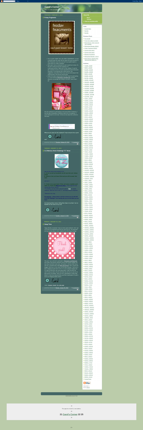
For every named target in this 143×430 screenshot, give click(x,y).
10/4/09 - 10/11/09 (89, 80)
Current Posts (88, 379)
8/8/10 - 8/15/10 (88, 162)
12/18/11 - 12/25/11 (89, 239)
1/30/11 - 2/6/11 (88, 188)
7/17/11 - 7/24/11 (89, 207)
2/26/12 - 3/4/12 (88, 258)
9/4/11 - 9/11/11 (88, 221)
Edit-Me (86, 31)
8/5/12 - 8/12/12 (88, 291)
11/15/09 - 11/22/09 (89, 88)
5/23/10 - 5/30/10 (89, 139)
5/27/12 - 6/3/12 (88, 276)
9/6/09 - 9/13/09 (88, 74)
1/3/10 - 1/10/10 (88, 98)
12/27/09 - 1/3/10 (89, 96)
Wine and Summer (64, 265)
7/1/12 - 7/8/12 (88, 287)
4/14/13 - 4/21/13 (89, 346)
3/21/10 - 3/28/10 (89, 121)
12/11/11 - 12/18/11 (89, 238)
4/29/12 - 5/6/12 (88, 268)
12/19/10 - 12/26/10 (89, 176)
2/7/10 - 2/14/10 (88, 108)
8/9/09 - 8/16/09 (88, 68)
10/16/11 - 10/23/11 (89, 227)
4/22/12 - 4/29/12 (89, 266)
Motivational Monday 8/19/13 (91, 46)
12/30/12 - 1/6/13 (89, 317)
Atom (88, 387)
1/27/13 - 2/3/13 (88, 323)
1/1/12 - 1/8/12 (88, 242)
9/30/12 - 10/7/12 (89, 303)
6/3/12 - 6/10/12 (88, 278)
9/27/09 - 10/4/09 (89, 78)
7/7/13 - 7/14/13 (88, 364)
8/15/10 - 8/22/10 (89, 164)
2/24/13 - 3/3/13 (88, 332)
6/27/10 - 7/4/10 (88, 149)
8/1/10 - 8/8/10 (88, 160)
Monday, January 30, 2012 (62, 287)
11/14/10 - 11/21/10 (89, 170)
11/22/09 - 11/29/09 (89, 90)
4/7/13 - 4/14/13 (88, 344)
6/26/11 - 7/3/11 (88, 201)
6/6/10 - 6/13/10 (88, 143)
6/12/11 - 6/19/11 (89, 197)
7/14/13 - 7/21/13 (89, 366)
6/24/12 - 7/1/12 (88, 285)
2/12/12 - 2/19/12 (89, 254)
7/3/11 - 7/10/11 (88, 203)
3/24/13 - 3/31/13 (89, 340)
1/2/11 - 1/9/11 (88, 180)
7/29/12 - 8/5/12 (88, 289)
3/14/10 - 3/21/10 (89, 119)
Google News (88, 28)
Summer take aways (90, 50)
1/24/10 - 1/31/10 (89, 104)
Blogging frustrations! (90, 54)
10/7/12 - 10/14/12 (89, 305)
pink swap (61, 285)
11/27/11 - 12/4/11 (89, 233)
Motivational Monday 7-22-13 (91, 56)
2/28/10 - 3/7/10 (88, 115)
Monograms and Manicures (64, 77)
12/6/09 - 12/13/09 (89, 92)
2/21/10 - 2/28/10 (89, 113)
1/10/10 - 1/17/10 (89, 100)
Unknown (89, 19)
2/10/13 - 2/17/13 (89, 328)
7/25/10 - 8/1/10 (88, 158)
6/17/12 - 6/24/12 (89, 283)
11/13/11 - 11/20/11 (89, 229)
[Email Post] (77, 144)
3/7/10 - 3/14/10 (88, 117)
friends (54, 285)
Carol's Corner (70, 414)
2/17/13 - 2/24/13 (89, 330)
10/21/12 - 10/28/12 (89, 309)
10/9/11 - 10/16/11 (89, 225)
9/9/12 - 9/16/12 (88, 297)
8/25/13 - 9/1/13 (88, 377)
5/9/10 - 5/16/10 (88, 135)
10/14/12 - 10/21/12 (89, 307)
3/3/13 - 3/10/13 (88, 334)
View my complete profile (91, 21)
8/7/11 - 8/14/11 (88, 213)
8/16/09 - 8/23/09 (89, 70)
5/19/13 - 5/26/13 (89, 352)
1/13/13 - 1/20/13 (89, 321)
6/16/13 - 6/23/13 (89, 358)
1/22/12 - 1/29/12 (89, 248)
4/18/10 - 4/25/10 (89, 129)
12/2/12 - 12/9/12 (89, 315)
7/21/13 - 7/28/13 (89, 369)
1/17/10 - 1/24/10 (89, 102)
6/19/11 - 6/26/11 (89, 199)
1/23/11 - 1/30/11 (89, 186)
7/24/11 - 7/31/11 (89, 209)
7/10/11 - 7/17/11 (89, 205)
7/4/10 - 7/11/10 (88, 151)
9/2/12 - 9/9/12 (88, 295)
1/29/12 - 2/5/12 (88, 250)
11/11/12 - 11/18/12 (89, 313)
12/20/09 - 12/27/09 (89, 94)
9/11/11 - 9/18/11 (89, 223)
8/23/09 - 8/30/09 (89, 72)
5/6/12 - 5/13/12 (88, 270)
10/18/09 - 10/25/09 (89, 84)
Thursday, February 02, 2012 (62, 142)
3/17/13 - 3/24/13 (89, 338)
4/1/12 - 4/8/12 (88, 260)
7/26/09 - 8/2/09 (88, 66)
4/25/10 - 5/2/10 (88, 131)
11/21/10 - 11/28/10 (89, 172)
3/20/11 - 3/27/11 (89, 192)
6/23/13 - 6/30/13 (89, 360)
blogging (50, 285)
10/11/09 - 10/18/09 (89, 82)
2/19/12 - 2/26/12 (89, 256)
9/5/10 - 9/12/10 (88, 166)
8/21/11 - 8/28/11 (89, 217)
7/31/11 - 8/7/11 (88, 211)
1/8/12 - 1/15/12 (88, 244)
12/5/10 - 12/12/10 (89, 174)
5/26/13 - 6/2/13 (88, 354)
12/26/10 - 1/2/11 (89, 178)
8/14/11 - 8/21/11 (89, 215)
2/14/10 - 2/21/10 (89, 111)
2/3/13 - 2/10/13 (88, 326)
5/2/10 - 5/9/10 (88, 133)
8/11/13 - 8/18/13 (89, 373)
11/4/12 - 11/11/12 (89, 311)
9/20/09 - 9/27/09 (89, 76)
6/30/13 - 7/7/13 (88, 362)
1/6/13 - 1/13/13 (88, 319)
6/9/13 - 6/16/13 (88, 356)
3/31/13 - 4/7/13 (88, 342)
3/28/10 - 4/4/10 (88, 123)
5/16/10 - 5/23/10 (89, 137)
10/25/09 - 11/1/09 (89, 86)
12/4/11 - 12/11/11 (89, 235)
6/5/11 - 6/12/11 (88, 194)
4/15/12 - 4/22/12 (89, 264)
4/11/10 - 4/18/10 (89, 127)
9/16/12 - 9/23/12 (89, 299)
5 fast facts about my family (91, 40)
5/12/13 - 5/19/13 (89, 350)
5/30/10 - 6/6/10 (88, 141)
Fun (58, 285)
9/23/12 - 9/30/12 (89, 301)
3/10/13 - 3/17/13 (89, 336)
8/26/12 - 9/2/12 (88, 293)
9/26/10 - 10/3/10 (89, 168)
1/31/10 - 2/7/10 (88, 106)
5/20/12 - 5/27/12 (89, 274)
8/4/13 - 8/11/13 (88, 371)
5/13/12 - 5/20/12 (89, 272)
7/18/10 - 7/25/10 (89, 156)
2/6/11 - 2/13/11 (88, 190)
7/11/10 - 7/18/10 (89, 154)
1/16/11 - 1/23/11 (89, 184)
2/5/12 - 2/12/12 (88, 252)
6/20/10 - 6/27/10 (89, 147)
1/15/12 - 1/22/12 (89, 246)
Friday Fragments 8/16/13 (91, 48)
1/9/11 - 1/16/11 (88, 182)
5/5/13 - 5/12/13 (88, 348)
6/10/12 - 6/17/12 (89, 281)
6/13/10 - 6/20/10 (89, 145)
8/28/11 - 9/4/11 (88, 219)
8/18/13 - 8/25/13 (89, 375)
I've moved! (87, 38)
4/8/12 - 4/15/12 (88, 262)
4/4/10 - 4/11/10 (88, 125)
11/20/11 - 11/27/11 (89, 231)
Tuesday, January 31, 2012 (62, 215)
